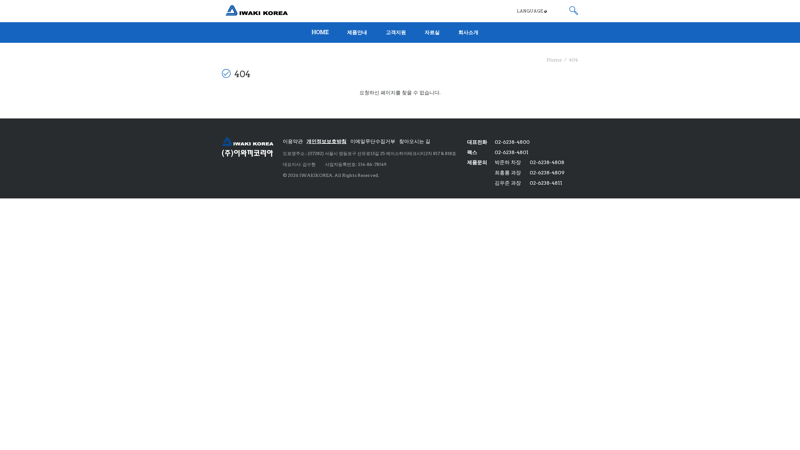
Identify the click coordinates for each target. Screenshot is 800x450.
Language (530, 11)
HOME (320, 32)
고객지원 (396, 32)
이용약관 (293, 141)
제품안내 (357, 32)
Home (554, 60)
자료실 (432, 32)
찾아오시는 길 (414, 141)
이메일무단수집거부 (372, 141)
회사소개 (468, 32)
